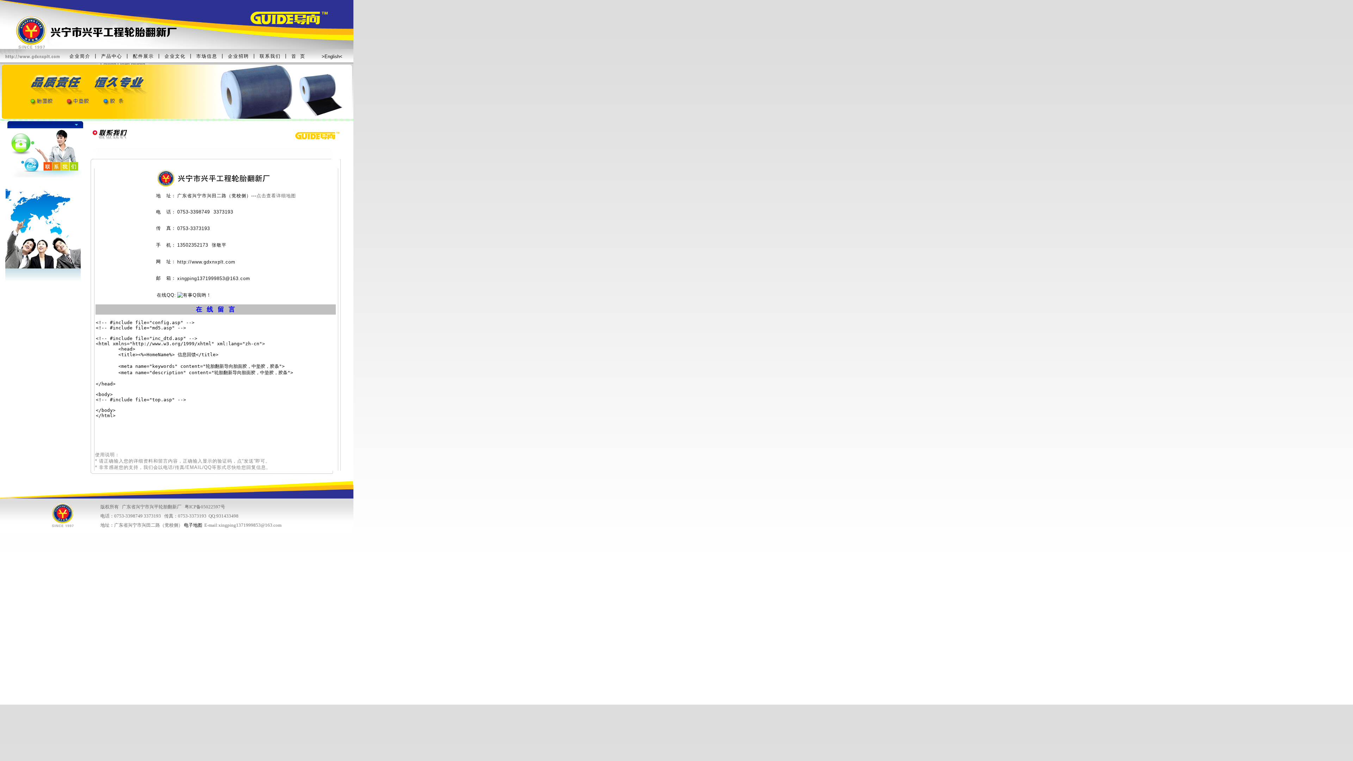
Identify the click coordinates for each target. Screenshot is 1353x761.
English (332, 56)
